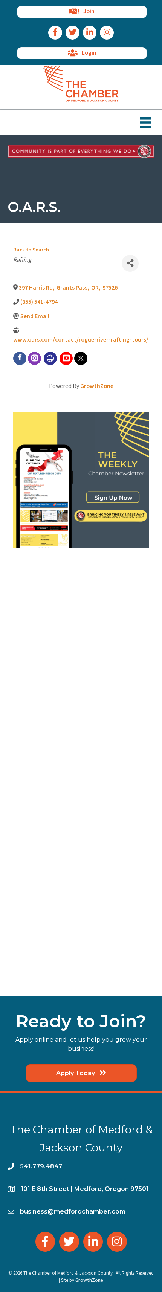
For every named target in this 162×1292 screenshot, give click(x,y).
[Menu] (145, 122)
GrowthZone (96, 386)
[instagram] (34, 358)
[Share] (130, 263)
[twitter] (80, 358)
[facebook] (19, 358)
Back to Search (31, 250)
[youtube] (66, 358)
